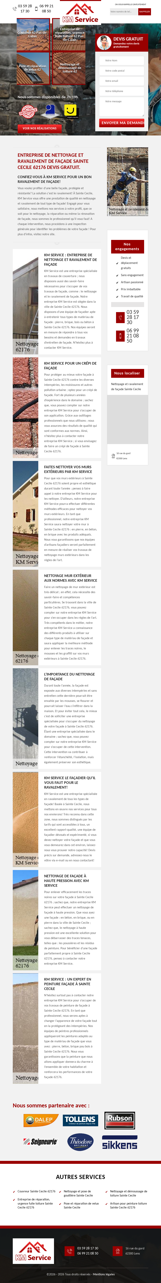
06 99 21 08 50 (46, 8)
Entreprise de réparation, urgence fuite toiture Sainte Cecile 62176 (35, 1203)
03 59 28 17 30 (25, 8)
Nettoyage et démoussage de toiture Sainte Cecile (128, 1193)
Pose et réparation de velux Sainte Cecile (81, 1205)
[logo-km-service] (80, 12)
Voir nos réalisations (40, 128)
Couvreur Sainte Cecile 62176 (36, 1191)
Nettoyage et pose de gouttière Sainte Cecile (78, 1193)
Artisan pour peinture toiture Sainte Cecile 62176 (128, 1205)
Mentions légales (104, 1274)
